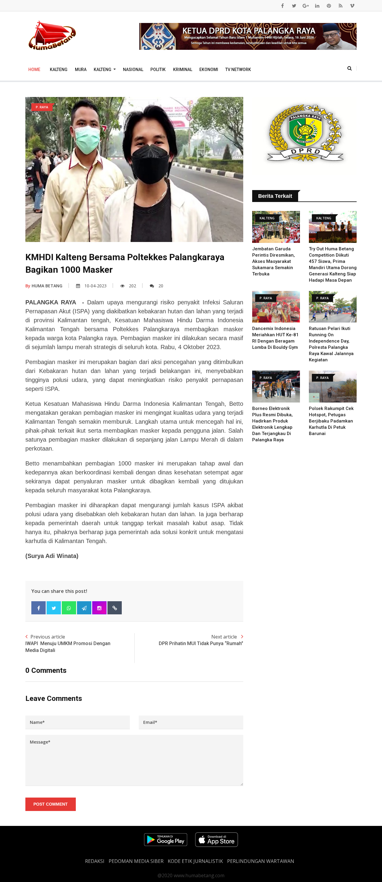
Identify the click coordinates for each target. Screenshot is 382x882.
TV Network (238, 69)
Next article (201, 639)
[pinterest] (328, 5)
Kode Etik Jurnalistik (195, 861)
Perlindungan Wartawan (260, 861)
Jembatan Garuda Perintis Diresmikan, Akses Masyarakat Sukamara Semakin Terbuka (273, 261)
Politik (158, 69)
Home (34, 69)
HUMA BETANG (43, 286)
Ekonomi (208, 69)
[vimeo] (352, 5)
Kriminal (182, 69)
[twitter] (293, 5)
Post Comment (50, 804)
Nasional (133, 69)
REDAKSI (94, 861)
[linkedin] (317, 5)
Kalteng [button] (103, 69)
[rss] (340, 5)
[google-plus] (305, 5)
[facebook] (282, 5)
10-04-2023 (95, 286)
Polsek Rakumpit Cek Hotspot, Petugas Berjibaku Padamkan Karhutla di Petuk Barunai (331, 421)
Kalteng (58, 69)
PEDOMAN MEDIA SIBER (136, 861)
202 (132, 286)
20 (160, 286)
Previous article (67, 643)
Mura (81, 69)
